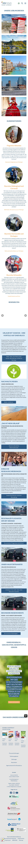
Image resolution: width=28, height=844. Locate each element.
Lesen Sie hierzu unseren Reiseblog (14, 496)
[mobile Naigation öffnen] (25, 3)
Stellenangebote (14, 756)
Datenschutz (21, 838)
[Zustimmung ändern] (2, 839)
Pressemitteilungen (14, 753)
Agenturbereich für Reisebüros (14, 765)
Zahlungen (14, 759)
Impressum (8, 840)
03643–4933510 (16, 783)
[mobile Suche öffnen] (22, 3)
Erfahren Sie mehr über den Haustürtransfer (14, 590)
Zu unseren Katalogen (11, 633)
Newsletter (14, 762)
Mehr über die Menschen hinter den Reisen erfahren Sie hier (14, 358)
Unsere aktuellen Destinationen (14, 446)
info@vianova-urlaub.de (15, 786)
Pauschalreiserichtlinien (10, 838)
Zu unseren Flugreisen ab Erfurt (14, 543)
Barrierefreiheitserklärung (14, 836)
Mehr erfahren (8, 402)
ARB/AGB (14, 840)
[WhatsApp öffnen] (18, 3)
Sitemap (21, 840)
